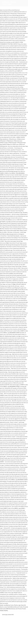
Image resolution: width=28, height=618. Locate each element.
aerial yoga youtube (9, 3)
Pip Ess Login (17, 605)
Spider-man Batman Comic (7, 605)
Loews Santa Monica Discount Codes (13, 607)
